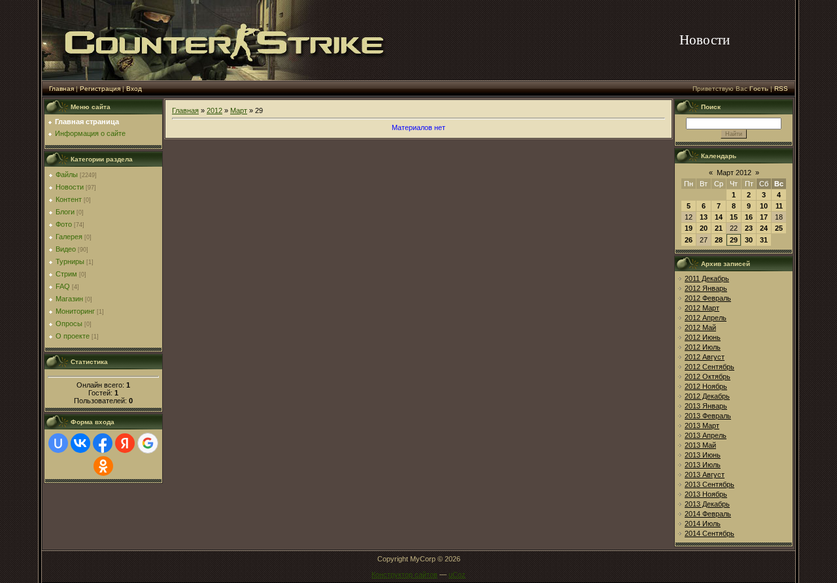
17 (764, 217)
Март (238, 110)
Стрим (66, 274)
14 (719, 217)
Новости (70, 187)
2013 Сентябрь (709, 484)
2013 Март (702, 425)
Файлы (67, 174)
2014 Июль (703, 523)
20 (704, 228)
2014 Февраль (708, 514)
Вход (134, 88)
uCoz (457, 574)
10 (764, 206)
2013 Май (700, 445)
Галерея (69, 237)
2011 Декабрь (707, 278)
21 (719, 228)
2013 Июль (703, 465)
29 (734, 240)
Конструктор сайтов (404, 574)
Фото (64, 224)
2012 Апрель (705, 318)
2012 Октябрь (707, 376)
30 (749, 240)
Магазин (69, 299)
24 (764, 228)
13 (704, 217)
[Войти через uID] (58, 443)
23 (749, 228)
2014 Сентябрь (709, 533)
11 (779, 206)
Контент (69, 199)
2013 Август (705, 474)
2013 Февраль (708, 416)
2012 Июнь (703, 337)
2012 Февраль (708, 298)
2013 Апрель (705, 435)
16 (749, 217)
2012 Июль (703, 347)
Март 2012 (734, 172)
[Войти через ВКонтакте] (80, 443)
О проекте (73, 336)
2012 (214, 110)
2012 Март (702, 308)
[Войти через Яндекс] (125, 443)
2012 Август (705, 357)
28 (719, 240)
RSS (781, 88)
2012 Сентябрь (709, 367)
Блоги (65, 212)
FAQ (63, 286)
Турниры (70, 261)
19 (688, 228)
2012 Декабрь (707, 396)
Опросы (69, 323)
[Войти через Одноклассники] (103, 466)
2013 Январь (706, 406)
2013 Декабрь (707, 504)
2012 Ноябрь (706, 386)
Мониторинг (75, 311)
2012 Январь (706, 288)
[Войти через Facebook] (102, 443)
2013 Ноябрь (706, 494)
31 (764, 240)
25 (779, 228)
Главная (61, 88)
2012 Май (700, 327)
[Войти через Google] (147, 443)
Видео (66, 249)
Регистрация (100, 88)
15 (734, 217)
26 (688, 240)
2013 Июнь (703, 455)
